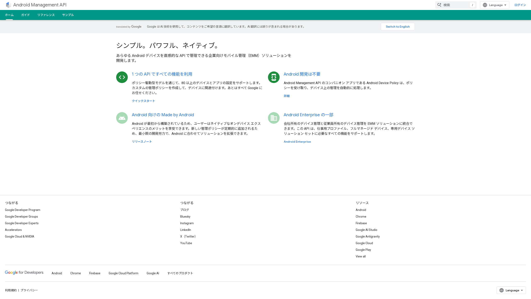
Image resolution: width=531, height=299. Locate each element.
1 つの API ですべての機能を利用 (162, 74)
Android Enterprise (297, 141)
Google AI (153, 273)
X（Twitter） (188, 236)
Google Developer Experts (22, 223)
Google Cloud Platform (123, 273)
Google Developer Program (22, 210)
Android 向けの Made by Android (163, 115)
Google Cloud (364, 243)
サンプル (68, 15)
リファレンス (46, 15)
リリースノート (142, 141)
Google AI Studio (366, 230)
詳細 (287, 96)
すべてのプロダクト (180, 273)
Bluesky (185, 216)
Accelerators (13, 230)
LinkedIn (185, 230)
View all (361, 256)
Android (361, 210)
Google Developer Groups (21, 216)
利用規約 (11, 290)
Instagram (187, 223)
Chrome (361, 216)
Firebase (361, 223)
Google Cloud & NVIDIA (19, 236)
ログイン (520, 5)
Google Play (363, 249)
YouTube (186, 243)
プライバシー (29, 290)
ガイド (25, 15)
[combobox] (456, 5)
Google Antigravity (368, 236)
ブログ (184, 210)
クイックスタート (143, 101)
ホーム (9, 15)
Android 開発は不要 (302, 74)
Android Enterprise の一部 (308, 115)
